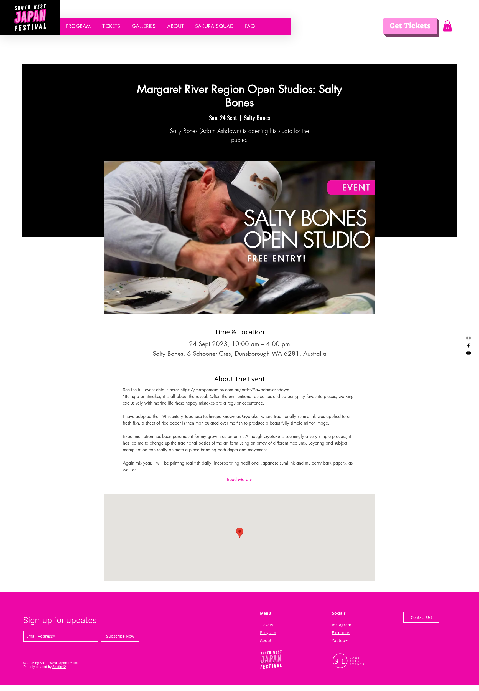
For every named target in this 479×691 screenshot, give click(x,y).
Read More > (239, 479)
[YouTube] (468, 353)
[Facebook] (468, 345)
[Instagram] (468, 338)
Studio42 (59, 667)
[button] (447, 26)
